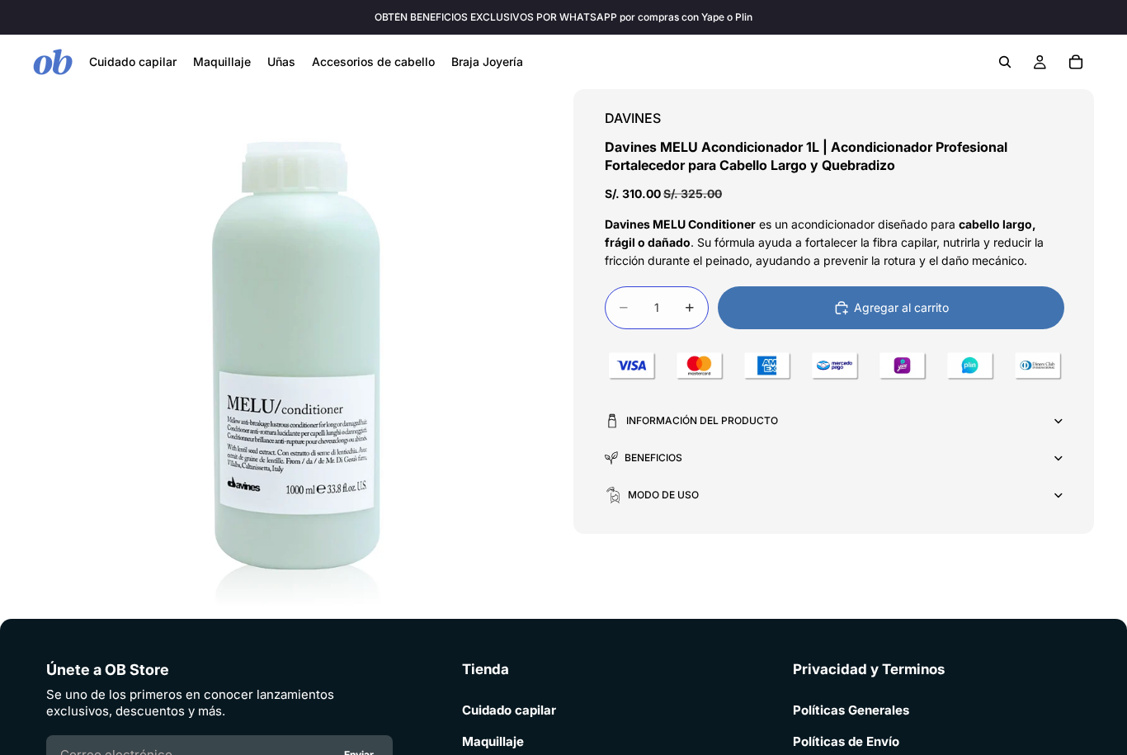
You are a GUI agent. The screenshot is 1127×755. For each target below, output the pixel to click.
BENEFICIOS (653, 457)
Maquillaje (493, 741)
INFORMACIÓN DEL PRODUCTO (702, 420)
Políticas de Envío (846, 741)
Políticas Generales (851, 710)
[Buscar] (1005, 62)
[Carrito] (1076, 62)
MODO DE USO (663, 494)
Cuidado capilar (509, 710)
